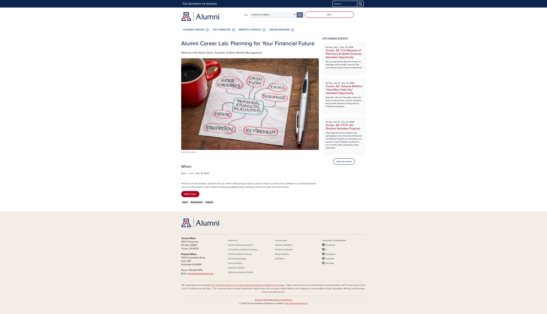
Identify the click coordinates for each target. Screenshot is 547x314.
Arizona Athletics (283, 245)
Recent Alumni (196, 202)
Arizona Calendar (284, 249)
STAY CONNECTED (222, 29)
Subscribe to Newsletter (334, 240)
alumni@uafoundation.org (200, 273)
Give (329, 14)
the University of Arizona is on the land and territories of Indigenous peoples (247, 285)
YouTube (329, 263)
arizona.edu (281, 240)
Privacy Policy (235, 263)
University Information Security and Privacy (273, 300)
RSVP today (190, 194)
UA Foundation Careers (240, 254)
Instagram (330, 254)
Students (209, 202)
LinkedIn (329, 258)
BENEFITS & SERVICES (250, 29)
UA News (279, 258)
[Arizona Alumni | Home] (210, 16)
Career (185, 202)
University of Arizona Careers (243, 249)
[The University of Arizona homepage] (200, 3)
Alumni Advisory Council (240, 245)
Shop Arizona (282, 254)
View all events (344, 161)
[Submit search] (360, 4)
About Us (232, 240)
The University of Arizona (296, 303)
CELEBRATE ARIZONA (193, 29)
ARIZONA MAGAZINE (279, 29)
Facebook (330, 245)
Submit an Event (236, 267)
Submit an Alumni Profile (240, 272)
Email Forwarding (237, 258)
